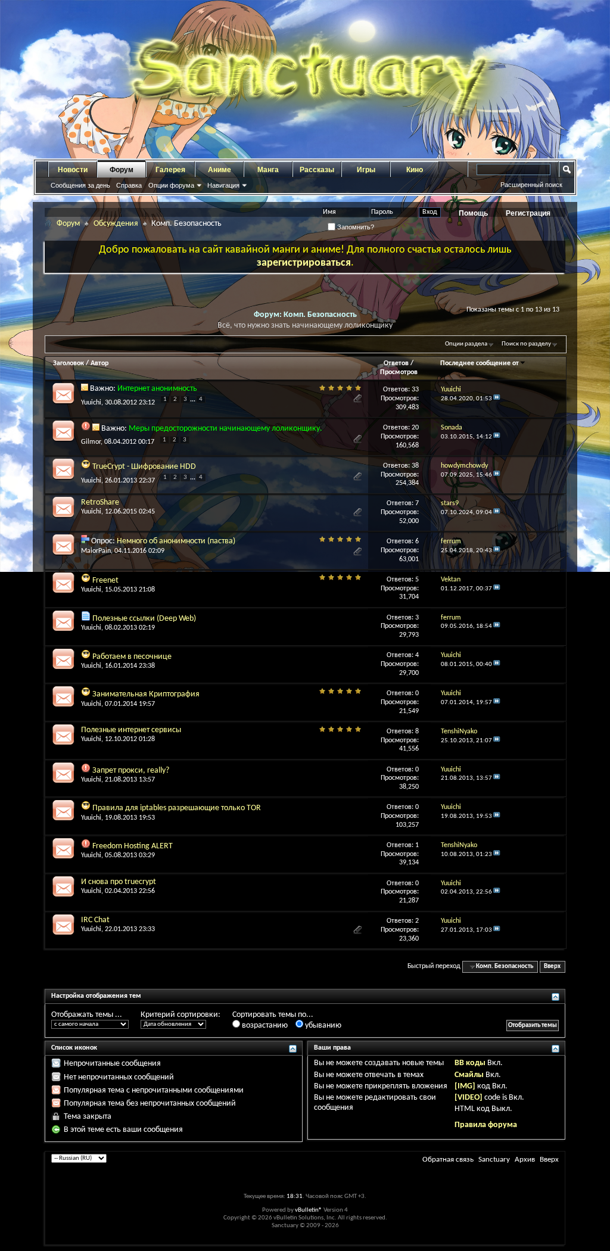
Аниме (219, 170)
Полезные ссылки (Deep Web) (144, 618)
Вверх (552, 966)
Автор (99, 363)
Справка (129, 185)
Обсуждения (116, 223)
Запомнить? (354, 227)
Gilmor (91, 442)
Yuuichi (91, 402)
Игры (366, 170)
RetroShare (100, 502)
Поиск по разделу (526, 344)
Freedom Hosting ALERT (132, 846)
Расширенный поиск (531, 184)
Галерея (170, 170)
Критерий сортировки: (180, 1014)
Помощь (473, 213)
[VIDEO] (469, 1097)
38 (415, 465)
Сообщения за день (80, 185)
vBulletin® (308, 1210)
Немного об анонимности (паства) (176, 541)
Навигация (223, 185)
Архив (525, 1159)
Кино (414, 170)
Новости (73, 170)
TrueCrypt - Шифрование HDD (144, 466)
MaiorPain (96, 551)
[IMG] (465, 1086)
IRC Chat (95, 920)
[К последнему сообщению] (496, 399)
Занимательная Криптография (146, 694)
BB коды (470, 1063)
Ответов (396, 363)
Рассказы (317, 170)
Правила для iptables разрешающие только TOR (176, 808)
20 (415, 427)
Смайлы (469, 1074)
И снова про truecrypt (118, 881)
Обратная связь (448, 1159)
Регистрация (528, 213)
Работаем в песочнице (132, 656)
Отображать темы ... (86, 1014)
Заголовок (68, 363)
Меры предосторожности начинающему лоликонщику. (225, 428)
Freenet (105, 580)
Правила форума (486, 1125)
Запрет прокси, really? (130, 770)
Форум (121, 170)
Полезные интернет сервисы (131, 730)
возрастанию (264, 1025)
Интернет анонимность (157, 388)
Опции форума (171, 185)
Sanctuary (494, 1159)
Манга (268, 170)
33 (415, 389)
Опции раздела (466, 344)
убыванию (322, 1025)
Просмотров (399, 372)
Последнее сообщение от (479, 363)
